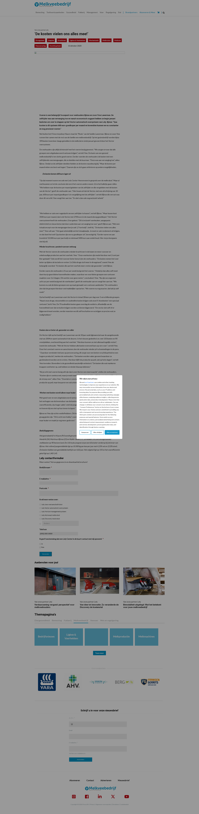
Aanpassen (85, 432)
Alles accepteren (112, 432)
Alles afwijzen (97, 432)
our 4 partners (89, 382)
